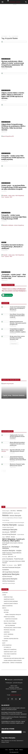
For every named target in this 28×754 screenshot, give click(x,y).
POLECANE (5, 640)
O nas (6, 749)
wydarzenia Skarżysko (10, 574)
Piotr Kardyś (4, 556)
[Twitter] (19, 699)
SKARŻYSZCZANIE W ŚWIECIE (11, 603)
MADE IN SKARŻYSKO (7, 605)
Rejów (4, 565)
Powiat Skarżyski (18, 559)
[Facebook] (8, 699)
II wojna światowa (5, 520)
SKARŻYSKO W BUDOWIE (11, 619)
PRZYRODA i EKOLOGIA (9, 629)
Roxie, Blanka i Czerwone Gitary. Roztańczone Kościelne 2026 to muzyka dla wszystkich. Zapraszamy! (14, 713)
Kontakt (16, 749)
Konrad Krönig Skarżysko (9, 534)
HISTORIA (6, 612)
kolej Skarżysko (5, 532)
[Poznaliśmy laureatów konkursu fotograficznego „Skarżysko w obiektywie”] (14, 233)
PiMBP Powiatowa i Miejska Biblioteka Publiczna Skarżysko (11, 553)
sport (19, 565)
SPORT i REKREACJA (8, 634)
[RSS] (16, 699)
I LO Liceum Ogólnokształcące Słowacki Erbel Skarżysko (13, 522)
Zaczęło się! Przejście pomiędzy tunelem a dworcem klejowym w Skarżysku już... (17, 308)
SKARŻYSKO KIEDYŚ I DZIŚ (10, 651)
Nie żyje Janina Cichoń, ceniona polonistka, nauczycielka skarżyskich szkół (17, 338)
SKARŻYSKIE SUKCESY (9, 599)
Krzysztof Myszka (20, 534)
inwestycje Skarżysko (9, 529)
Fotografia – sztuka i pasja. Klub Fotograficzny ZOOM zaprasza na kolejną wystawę (12, 157)
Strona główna (4, 36)
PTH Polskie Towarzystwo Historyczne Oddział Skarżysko (13, 561)
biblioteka (19, 510)
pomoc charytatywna (7, 559)
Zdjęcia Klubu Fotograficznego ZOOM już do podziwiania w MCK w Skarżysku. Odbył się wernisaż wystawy (13, 127)
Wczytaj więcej (13, 343)
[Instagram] (12, 699)
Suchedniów (5, 569)
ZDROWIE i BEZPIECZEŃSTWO (11, 638)
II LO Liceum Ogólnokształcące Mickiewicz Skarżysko (12, 517)
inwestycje (21, 525)
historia (5, 515)
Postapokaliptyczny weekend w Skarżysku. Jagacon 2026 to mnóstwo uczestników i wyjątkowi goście (13, 722)
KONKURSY (4, 242)
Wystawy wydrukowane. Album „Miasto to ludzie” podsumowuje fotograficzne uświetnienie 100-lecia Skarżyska (12, 64)
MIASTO (4, 608)
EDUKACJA (6, 610)
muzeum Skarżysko (8, 550)
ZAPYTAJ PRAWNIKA (10, 625)
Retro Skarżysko (10, 565)
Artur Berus (13, 510)
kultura (8, 536)
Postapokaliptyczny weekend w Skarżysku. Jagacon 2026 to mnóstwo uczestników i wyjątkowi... (18, 330)
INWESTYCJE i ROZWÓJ (9, 616)
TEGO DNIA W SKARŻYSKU (10, 654)
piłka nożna (10, 556)
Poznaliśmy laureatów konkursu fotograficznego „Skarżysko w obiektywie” (12, 246)
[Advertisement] (14, 19)
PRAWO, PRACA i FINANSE (10, 623)
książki (3, 536)
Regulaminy (11, 749)
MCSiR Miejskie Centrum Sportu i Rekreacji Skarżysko (12, 543)
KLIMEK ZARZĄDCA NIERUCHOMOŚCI (13, 660)
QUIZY (3, 643)
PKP (15, 556)
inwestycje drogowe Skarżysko (8, 527)
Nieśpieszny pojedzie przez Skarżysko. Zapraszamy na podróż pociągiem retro (18, 323)
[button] (26, 2)
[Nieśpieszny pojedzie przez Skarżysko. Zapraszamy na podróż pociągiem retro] (5, 323)
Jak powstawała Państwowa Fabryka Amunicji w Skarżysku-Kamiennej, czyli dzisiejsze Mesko (18, 458)
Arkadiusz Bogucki (5, 510)
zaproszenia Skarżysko (9, 578)
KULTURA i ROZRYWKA (6, 58)
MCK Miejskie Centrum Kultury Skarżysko (13, 539)
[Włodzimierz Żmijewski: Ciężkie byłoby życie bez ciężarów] (5, 466)
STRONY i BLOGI (6, 656)
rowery (15, 565)
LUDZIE (4, 594)
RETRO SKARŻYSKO (7, 645)
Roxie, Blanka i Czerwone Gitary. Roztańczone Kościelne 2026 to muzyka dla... (17, 316)
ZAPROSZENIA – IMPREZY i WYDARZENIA (12, 662)
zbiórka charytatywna (8, 581)
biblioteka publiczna (7, 513)
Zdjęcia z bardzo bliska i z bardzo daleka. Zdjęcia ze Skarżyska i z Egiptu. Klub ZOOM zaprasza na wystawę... (12, 95)
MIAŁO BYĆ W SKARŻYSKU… (10, 649)
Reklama (21, 749)
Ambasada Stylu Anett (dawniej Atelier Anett (14, 658)
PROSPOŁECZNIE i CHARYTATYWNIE (12, 627)
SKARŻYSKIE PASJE (8, 597)
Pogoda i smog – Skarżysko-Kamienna (13, 395)
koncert (13, 532)
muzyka (18, 550)
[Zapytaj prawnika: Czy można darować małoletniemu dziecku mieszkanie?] (5, 436)
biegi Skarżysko (17, 513)
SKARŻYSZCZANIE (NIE (9, 601)
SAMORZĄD (6, 632)
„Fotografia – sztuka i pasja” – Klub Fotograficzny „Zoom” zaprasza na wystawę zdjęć (13, 276)
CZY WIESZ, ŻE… (7, 647)
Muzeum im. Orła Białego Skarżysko (10, 547)
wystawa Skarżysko (7, 576)
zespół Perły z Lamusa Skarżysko (8, 583)
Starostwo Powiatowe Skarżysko (11, 567)
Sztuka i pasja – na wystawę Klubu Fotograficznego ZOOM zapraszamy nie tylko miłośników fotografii (13, 187)
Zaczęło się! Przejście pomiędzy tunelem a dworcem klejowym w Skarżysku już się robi (13, 708)
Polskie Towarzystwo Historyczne (13, 614)
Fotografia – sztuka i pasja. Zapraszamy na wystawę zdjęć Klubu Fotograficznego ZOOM (13, 217)
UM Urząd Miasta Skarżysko (10, 572)
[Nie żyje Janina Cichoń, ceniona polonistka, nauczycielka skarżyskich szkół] (5, 338)
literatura (13, 536)
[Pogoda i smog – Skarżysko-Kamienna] (14, 391)
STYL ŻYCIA (6, 636)
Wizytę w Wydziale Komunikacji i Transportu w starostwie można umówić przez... (17, 444)
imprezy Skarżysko (9, 525)
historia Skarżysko (15, 515)
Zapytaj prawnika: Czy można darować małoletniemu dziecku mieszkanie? (17, 436)
